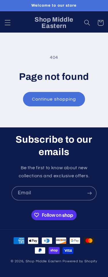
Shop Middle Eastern (44, 261)
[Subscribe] (89, 193)
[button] (7, 22)
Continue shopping (54, 99)
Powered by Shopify (79, 261)
